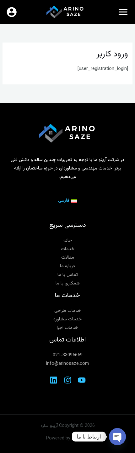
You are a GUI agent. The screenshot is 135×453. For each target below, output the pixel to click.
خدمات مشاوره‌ (67, 319)
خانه (67, 240)
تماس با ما (67, 274)
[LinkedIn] (53, 380)
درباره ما (67, 266)
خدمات (67, 249)
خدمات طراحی (67, 310)
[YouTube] (82, 380)
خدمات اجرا (67, 327)
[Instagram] (67, 380)
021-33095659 (68, 355)
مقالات (67, 257)
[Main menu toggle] (123, 12)
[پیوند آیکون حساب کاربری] (11, 12)
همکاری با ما (68, 283)
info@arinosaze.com (67, 363)
